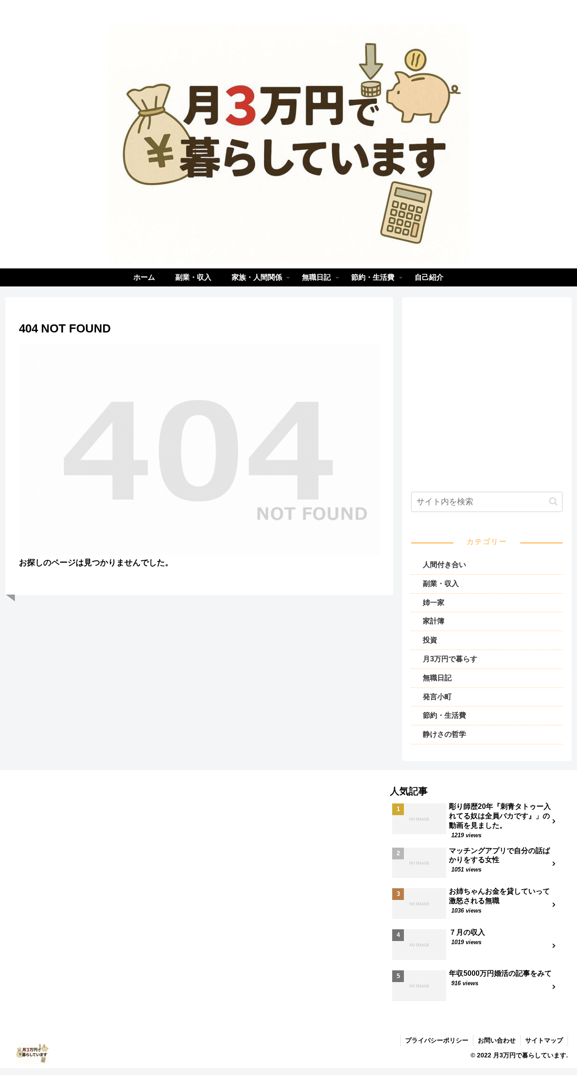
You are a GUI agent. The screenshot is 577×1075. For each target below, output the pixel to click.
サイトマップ (544, 1040)
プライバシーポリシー (436, 1040)
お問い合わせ (497, 1040)
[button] (553, 501)
